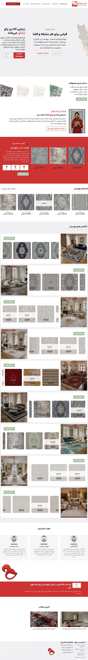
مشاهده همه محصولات (8, 189)
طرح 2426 (50, 166)
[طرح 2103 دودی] (56, 282)
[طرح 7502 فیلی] (16, 250)
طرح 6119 (70, 475)
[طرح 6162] (15, 504)
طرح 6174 (6, 316)
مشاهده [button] (54, 256)
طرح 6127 (51, 475)
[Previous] (84, 42)
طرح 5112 (44, 380)
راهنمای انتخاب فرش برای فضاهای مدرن (44, 629)
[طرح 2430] (70, 409)
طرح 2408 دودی (26, 212)
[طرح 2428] (52, 409)
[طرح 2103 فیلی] (75, 282)
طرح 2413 (62, 212)
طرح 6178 (56, 348)
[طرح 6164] (53, 504)
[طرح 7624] (44, 440)
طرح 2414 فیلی (32, 166)
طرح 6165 (34, 507)
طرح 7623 (25, 443)
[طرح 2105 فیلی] (37, 282)
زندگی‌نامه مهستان (35, 4)
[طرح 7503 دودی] (35, 250)
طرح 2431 (8, 212)
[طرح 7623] (25, 440)
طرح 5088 (6, 380)
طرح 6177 (75, 348)
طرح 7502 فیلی (17, 253)
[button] (2, 3)
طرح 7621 (6, 443)
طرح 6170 (43, 316)
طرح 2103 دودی (56, 285)
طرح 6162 (15, 507)
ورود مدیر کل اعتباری (80, 645)
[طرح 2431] (8, 202)
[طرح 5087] (25, 377)
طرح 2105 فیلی (38, 285)
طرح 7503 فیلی (54, 253)
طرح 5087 (25, 380)
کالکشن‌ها (55, 4)
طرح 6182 (37, 348)
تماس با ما (26, 4)
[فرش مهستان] (78, 4)
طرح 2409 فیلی (44, 212)
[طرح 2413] (62, 202)
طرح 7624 (44, 443)
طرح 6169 (24, 316)
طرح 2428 (69, 166)
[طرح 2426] (33, 409)
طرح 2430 (71, 412)
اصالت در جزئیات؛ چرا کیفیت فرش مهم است (74, 629)
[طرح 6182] (37, 345)
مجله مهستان (46, 4)
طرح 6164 (53, 507)
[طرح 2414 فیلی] (80, 202)
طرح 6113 (33, 475)
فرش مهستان (63, 4)
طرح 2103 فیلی (75, 285)
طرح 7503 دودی (35, 253)
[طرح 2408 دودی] (26, 202)
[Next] (2, 42)
